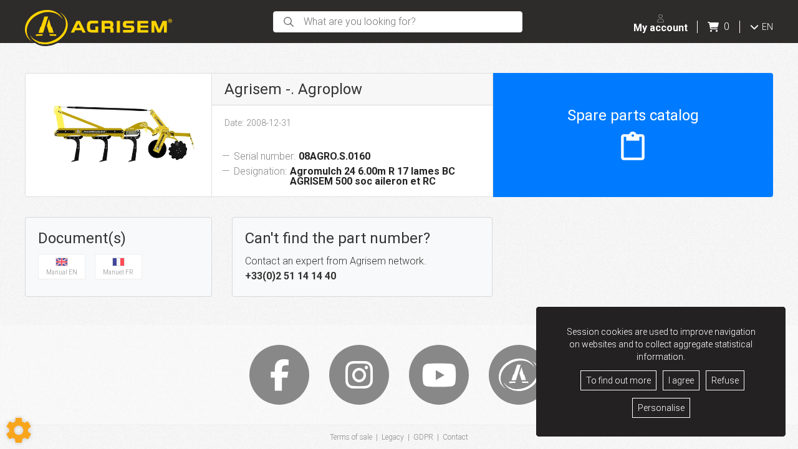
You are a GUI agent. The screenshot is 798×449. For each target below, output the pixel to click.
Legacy (393, 437)
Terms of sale (351, 437)
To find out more (618, 380)
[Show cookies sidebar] (18, 430)
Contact (455, 437)
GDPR (423, 437)
